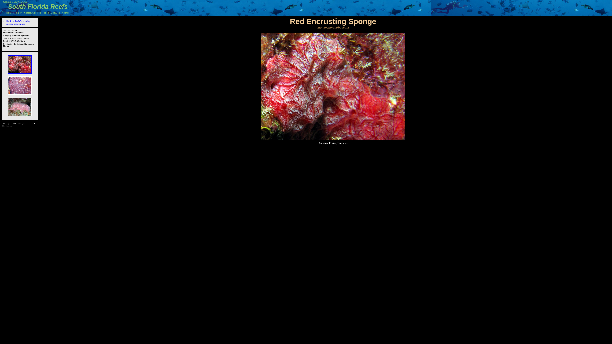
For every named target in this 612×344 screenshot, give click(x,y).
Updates (55, 12)
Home (9, 12)
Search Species (32, 12)
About (65, 12)
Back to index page (18, 22)
